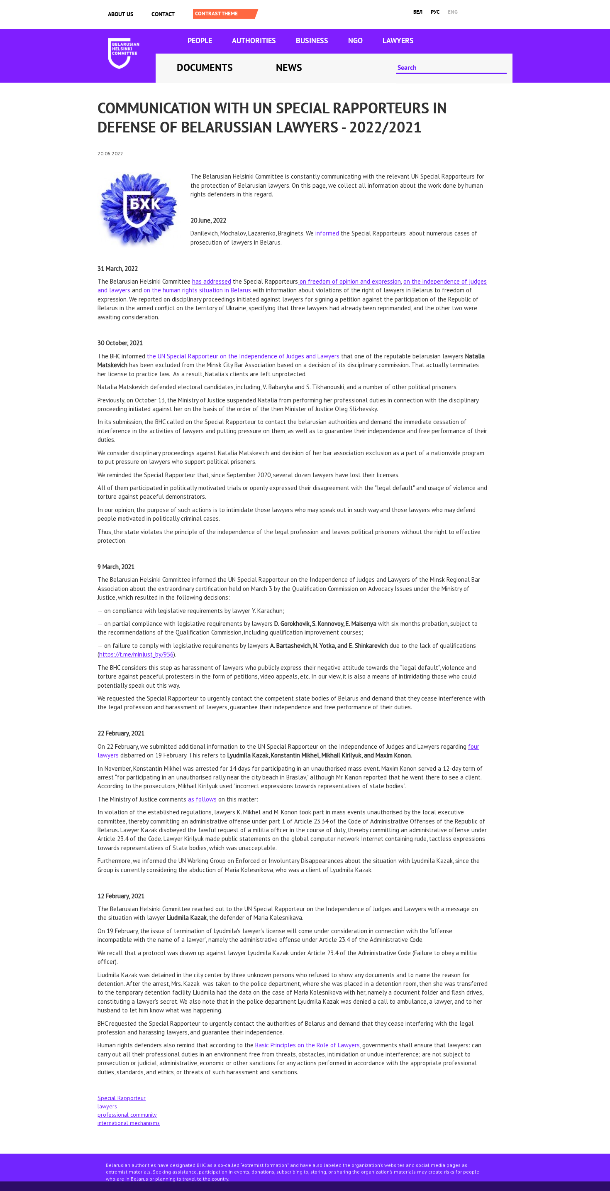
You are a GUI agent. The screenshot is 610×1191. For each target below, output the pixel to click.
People (200, 40)
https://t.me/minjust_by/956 (136, 654)
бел (417, 11)
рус (435, 11)
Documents (205, 67)
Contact (163, 14)
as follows (202, 799)
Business (312, 40)
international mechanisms (129, 1123)
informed (326, 233)
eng (453, 11)
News (289, 67)
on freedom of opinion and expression (349, 281)
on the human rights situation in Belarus (197, 290)
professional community (127, 1114)
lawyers (107, 1106)
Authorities (254, 40)
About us (120, 14)
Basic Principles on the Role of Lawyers (307, 1045)
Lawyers (398, 40)
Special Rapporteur (122, 1098)
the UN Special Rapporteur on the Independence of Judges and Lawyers (243, 356)
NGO (355, 40)
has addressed (211, 281)
